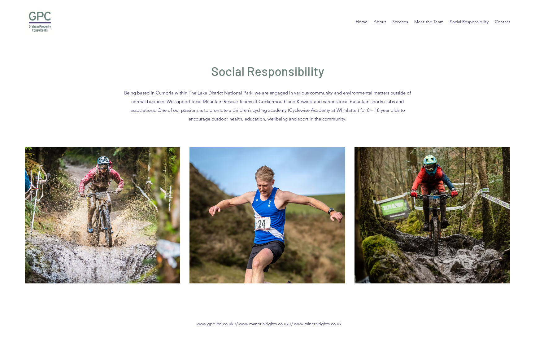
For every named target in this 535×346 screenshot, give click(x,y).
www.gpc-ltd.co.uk (215, 323)
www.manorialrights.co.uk (264, 323)
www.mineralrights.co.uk (317, 323)
